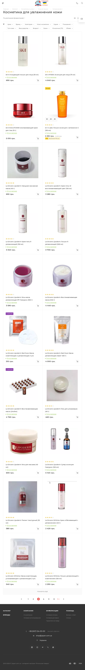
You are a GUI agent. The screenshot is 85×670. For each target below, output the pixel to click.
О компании (28, 615)
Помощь (70, 611)
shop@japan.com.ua (44, 636)
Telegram (42, 647)
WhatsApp (53, 647)
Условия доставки (52, 618)
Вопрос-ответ (71, 615)
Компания (28, 611)
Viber (48, 647)
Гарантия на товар (52, 621)
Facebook (32, 647)
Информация (52, 611)
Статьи (68, 618)
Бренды (6, 615)
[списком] (78, 18)
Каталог (7, 611)
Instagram (37, 647)
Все (58, 599)
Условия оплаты (51, 615)
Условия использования (32, 618)
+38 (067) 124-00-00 (37, 631)
